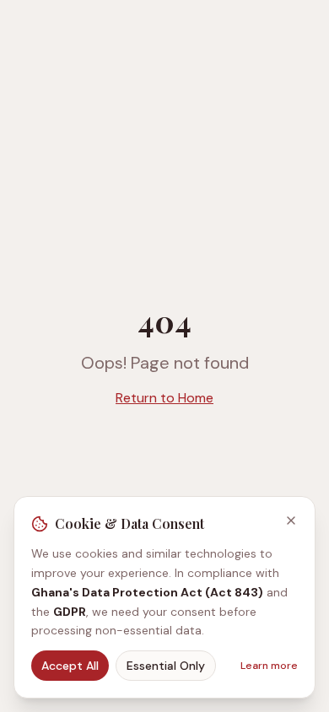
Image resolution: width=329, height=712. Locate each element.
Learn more (269, 665)
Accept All (70, 665)
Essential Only (166, 665)
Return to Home (164, 398)
